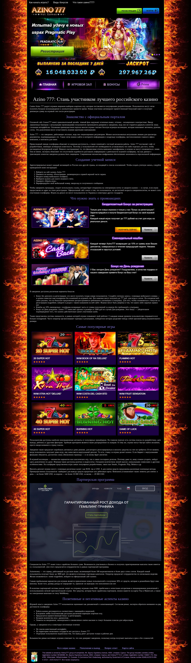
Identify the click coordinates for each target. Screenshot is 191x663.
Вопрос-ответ (111, 648)
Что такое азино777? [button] (83, 2)
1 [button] (147, 54)
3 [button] (152, 54)
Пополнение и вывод (90, 648)
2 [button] (149, 54)
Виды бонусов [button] (60, 2)
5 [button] (157, 54)
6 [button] (159, 54)
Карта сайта (128, 648)
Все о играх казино (66, 648)
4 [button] (155, 55)
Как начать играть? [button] (39, 2)
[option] (95, 39)
